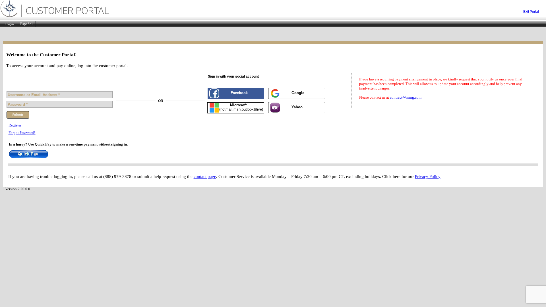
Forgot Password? (22, 132)
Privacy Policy (427, 176)
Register (15, 125)
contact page (205, 176)
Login (9, 24)
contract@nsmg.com (405, 97)
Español (26, 24)
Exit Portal (531, 12)
